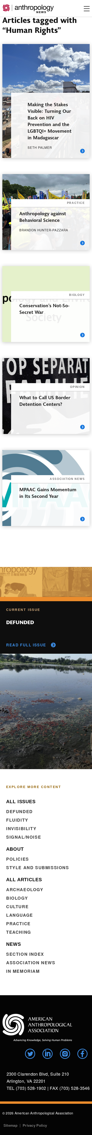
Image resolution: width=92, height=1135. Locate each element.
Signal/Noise (23, 837)
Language (19, 915)
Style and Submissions (37, 867)
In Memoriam (23, 971)
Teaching (18, 932)
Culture (17, 906)
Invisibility (21, 828)
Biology (17, 898)
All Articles (24, 879)
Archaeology (24, 889)
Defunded (19, 811)
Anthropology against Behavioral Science (42, 216)
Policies (17, 859)
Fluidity (17, 820)
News (13, 944)
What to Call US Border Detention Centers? (44, 400)
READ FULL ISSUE (26, 645)
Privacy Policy (35, 1125)
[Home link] (37, 1028)
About (15, 849)
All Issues (21, 801)
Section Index (25, 954)
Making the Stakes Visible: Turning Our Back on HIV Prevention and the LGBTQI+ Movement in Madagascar (49, 120)
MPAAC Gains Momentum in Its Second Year (47, 492)
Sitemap (10, 1125)
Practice (18, 923)
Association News (30, 963)
